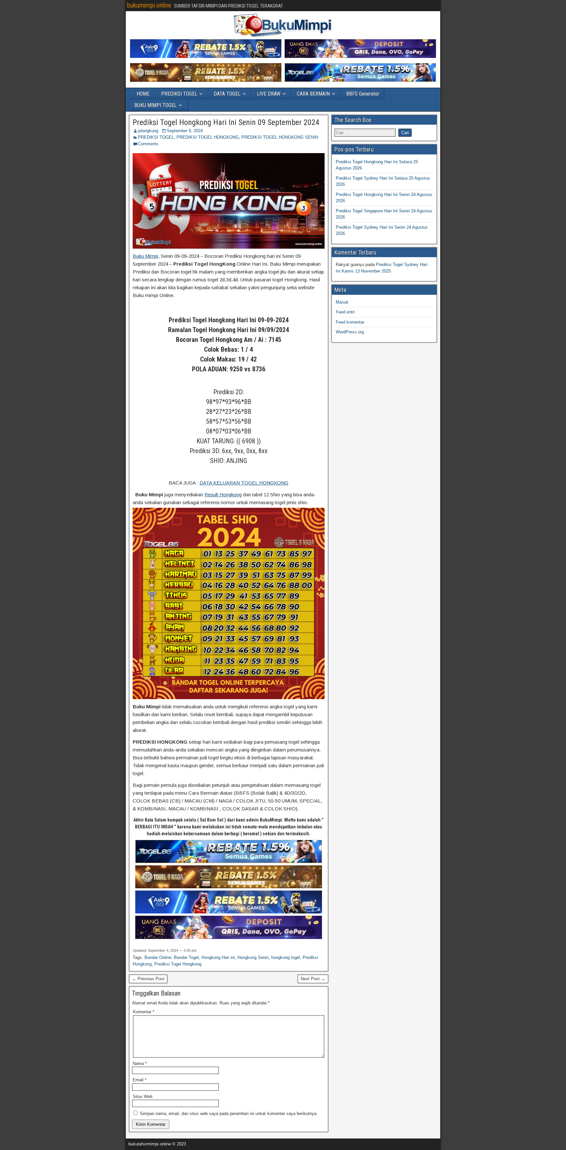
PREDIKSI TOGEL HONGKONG (208, 137)
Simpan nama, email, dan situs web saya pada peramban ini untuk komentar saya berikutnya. (229, 1113)
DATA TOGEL (227, 94)
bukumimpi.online (149, 5)
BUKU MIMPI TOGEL (155, 105)
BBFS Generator (362, 94)
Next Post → (313, 978)
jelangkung (148, 130)
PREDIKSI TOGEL (179, 94)
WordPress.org (350, 331)
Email (139, 1079)
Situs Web (142, 1096)
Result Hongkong (223, 494)
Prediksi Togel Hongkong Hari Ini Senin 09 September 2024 (226, 122)
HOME (143, 94)
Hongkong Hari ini (218, 957)
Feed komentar (350, 322)
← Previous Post (148, 978)
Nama (140, 1063)
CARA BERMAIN (313, 94)
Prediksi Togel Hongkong (177, 964)
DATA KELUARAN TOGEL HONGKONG (243, 483)
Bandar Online (157, 957)
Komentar (143, 1011)
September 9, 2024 (185, 130)
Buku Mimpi (145, 256)
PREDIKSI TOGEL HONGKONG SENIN (279, 137)
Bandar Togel (186, 957)
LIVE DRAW (268, 94)
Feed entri (345, 312)
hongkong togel (285, 957)
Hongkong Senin (253, 957)
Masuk (342, 302)
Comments (148, 143)
